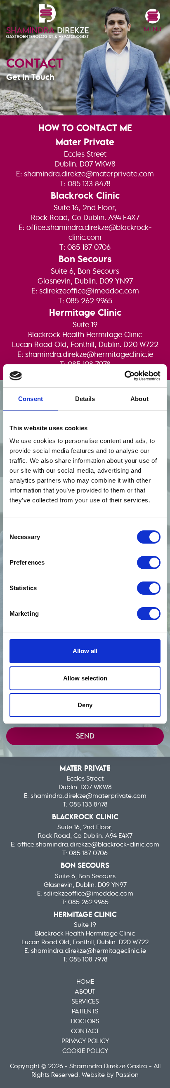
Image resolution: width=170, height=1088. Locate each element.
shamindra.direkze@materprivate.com (89, 174)
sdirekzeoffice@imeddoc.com (89, 291)
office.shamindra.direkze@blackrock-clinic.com (88, 845)
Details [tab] (85, 398)
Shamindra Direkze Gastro (47, 21)
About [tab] (139, 398)
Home (85, 982)
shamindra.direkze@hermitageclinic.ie (89, 355)
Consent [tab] (30, 398)
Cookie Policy (85, 1051)
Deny (85, 704)
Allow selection (85, 678)
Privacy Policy (85, 1041)
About (85, 992)
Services (85, 1002)
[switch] (149, 562)
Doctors (85, 1022)
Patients (85, 1012)
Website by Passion (110, 1075)
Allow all (85, 650)
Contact (85, 1031)
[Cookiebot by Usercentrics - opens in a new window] (124, 375)
